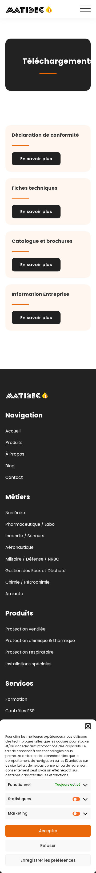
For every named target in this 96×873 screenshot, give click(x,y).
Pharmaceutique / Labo (30, 524)
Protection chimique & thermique (40, 640)
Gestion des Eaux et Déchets (35, 571)
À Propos (14, 454)
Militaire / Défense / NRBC (32, 559)
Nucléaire (15, 513)
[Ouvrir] (85, 9)
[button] (88, 726)
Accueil (13, 431)
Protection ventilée (25, 629)
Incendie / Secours (24, 536)
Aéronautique (19, 547)
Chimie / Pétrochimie (27, 582)
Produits (13, 442)
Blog (9, 466)
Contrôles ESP (20, 711)
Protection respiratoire (29, 652)
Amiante (14, 594)
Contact (14, 477)
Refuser (48, 845)
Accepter (48, 831)
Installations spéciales (28, 664)
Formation (16, 699)
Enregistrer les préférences (48, 860)
